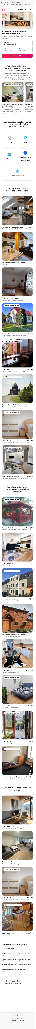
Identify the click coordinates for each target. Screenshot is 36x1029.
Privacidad (14, 1020)
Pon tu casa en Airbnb (25, 9)
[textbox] (9, 50)
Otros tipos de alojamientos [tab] (10, 948)
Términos (21, 1020)
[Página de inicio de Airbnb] (3, 9)
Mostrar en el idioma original (22, 4)
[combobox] (17, 44)
